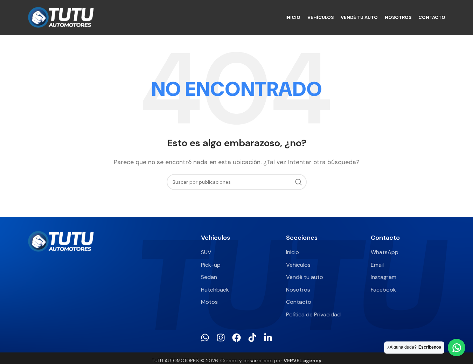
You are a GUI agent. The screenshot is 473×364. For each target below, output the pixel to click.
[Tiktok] (252, 337)
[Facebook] (236, 337)
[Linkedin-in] (268, 337)
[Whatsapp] (205, 337)
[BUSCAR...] (299, 182)
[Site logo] (61, 17)
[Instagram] (220, 337)
